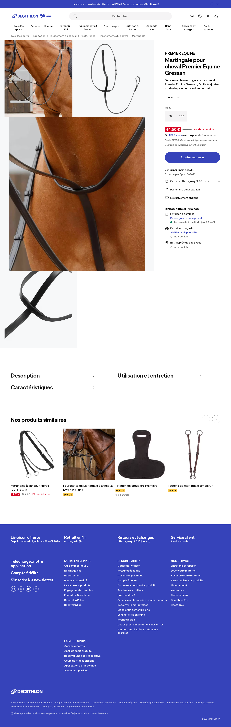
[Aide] (200, 16)
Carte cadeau (208, 28)
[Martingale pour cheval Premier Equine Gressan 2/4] (38, 78)
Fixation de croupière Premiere (136, 485)
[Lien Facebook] (13, 589)
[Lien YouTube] (28, 589)
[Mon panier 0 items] (216, 16)
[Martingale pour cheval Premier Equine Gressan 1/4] (115, 78)
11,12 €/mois (175, 135)
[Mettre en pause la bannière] (212, 4)
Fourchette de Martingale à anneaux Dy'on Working (88, 487)
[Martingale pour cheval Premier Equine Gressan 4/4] (38, 309)
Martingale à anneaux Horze (30, 485)
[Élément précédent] (206, 419)
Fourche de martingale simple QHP (191, 485)
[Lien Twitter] (21, 589)
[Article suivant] (216, 419)
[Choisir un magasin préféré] (192, 16)
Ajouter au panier (192, 157)
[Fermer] (217, 4)
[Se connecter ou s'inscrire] (208, 16)
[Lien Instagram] (36, 589)
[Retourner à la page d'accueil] (32, 16)
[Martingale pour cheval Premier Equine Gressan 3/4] (77, 194)
